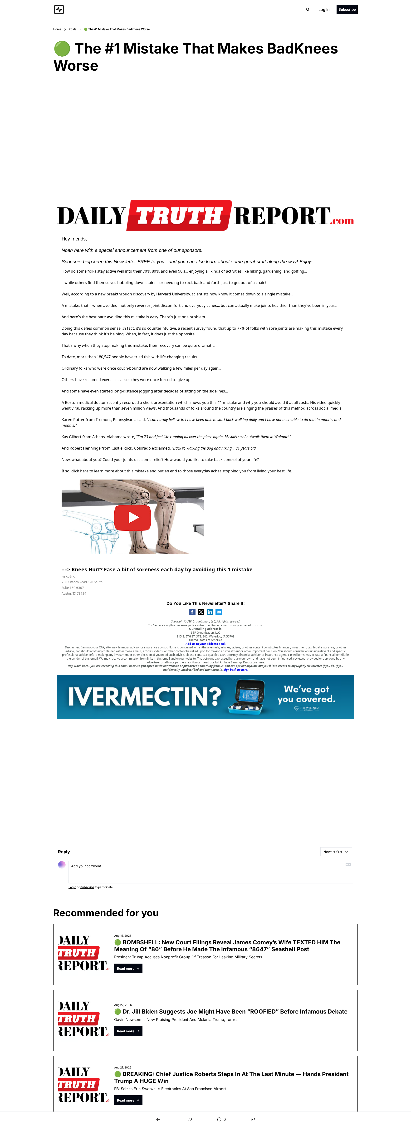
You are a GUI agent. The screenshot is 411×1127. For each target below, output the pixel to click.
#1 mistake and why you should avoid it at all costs (262, 402)
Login (72, 887)
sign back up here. (236, 670)
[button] (128, 968)
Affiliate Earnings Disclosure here (242, 662)
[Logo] (59, 9)
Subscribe (87, 887)
